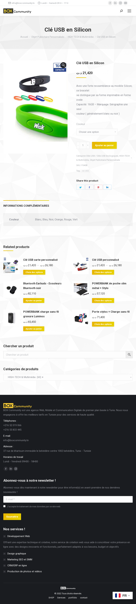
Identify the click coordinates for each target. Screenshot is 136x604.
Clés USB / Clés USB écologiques (102, 156)
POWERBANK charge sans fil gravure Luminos (41, 314)
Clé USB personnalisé (105, 259)
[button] (63, 65)
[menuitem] (51, 598)
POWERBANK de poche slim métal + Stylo (109, 286)
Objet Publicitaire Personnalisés (105, 160)
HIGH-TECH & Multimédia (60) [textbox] (24, 377)
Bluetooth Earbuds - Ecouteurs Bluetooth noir (42, 286)
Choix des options (34, 272)
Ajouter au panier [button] (34, 300)
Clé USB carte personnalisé (40, 259)
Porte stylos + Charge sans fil (111, 311)
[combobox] (68, 377)
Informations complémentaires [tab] (26, 205)
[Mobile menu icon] (129, 11)
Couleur (80, 124)
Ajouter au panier (104, 145)
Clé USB (85, 171)
